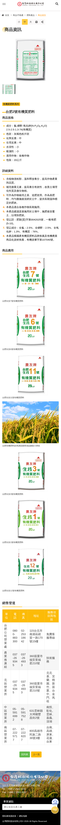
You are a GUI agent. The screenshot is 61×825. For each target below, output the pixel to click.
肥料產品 (31, 15)
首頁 (7, 15)
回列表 (24, 754)
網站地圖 (23, 816)
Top (55, 810)
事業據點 (8, 801)
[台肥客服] (55, 802)
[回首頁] (30, 4)
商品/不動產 (18, 15)
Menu (4, 4)
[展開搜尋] (56, 4)
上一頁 (36, 754)
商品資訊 (42, 15)
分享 (42, 22)
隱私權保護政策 (9, 816)
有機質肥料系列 (11, 104)
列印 (36, 22)
